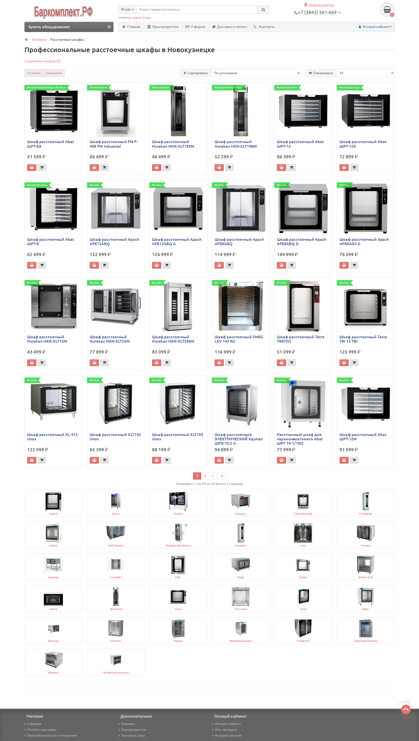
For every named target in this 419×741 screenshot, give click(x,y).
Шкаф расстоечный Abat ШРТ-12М (363, 436)
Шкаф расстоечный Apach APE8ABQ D (301, 241)
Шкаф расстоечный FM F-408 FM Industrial (114, 143)
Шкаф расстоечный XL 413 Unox (52, 436)
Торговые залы (133, 735)
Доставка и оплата (232, 27)
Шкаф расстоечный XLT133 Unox (115, 436)
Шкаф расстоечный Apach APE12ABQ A (176, 241)
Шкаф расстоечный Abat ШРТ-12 (300, 143)
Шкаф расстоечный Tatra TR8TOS (300, 339)
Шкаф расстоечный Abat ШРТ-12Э (363, 143)
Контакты (267, 27)
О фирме (198, 27)
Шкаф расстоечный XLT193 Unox (177, 436)
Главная (133, 27)
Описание (54, 73)
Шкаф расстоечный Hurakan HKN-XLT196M (236, 143)
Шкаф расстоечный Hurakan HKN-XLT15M (47, 339)
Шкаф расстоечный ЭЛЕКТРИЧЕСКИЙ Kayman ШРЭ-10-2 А (239, 438)
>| (221, 476)
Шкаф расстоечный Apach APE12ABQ (114, 241)
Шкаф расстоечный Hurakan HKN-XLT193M (173, 143)
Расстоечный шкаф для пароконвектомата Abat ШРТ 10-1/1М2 (300, 438)
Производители (165, 27)
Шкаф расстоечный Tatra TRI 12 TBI (363, 339)
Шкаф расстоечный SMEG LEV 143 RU (239, 339)
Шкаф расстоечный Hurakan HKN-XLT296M (173, 339)
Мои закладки (226, 730)
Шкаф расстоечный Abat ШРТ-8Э (50, 143)
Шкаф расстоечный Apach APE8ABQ (239, 241)
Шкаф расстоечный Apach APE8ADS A (364, 241)
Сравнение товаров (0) (42, 61)
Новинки (128, 724)
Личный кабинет (228, 724)
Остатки (34, 73)
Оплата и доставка (41, 730)
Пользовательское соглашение (52, 735)
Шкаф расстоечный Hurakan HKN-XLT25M (110, 339)
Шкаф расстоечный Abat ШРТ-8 (50, 241)
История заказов (228, 735)
